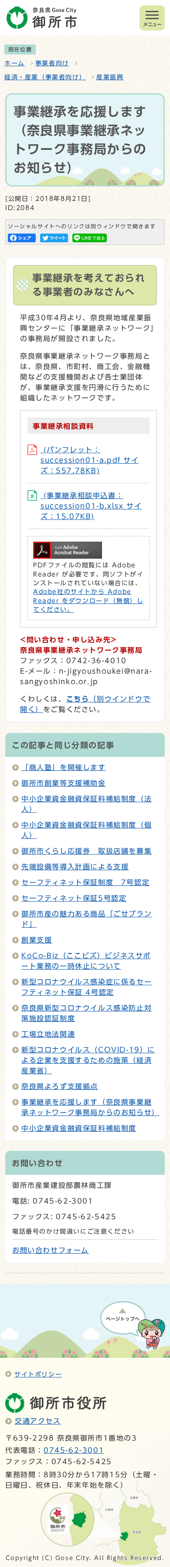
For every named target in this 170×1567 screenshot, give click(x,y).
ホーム (14, 63)
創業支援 (36, 939)
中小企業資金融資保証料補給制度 (78, 1128)
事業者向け (52, 63)
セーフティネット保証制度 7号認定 (85, 882)
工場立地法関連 (48, 1034)
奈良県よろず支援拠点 (59, 1086)
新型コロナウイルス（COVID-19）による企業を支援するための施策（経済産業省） (88, 1060)
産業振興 (109, 77)
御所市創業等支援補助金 (63, 783)
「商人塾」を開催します (63, 767)
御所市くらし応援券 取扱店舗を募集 (86, 851)
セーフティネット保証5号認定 (73, 898)
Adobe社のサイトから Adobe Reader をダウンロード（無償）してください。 (88, 601)
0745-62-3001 (74, 1450)
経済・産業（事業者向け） (45, 77)
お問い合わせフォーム (50, 1250)
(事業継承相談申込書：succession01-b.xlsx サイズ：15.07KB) (91, 506)
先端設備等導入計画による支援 (75, 866)
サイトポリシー (38, 1374)
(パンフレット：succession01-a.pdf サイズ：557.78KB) (90, 460)
